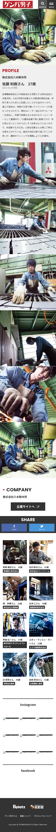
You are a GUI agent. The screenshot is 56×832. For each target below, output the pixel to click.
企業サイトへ (26, 506)
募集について (25, 816)
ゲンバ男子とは (10, 816)
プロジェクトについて (43, 816)
